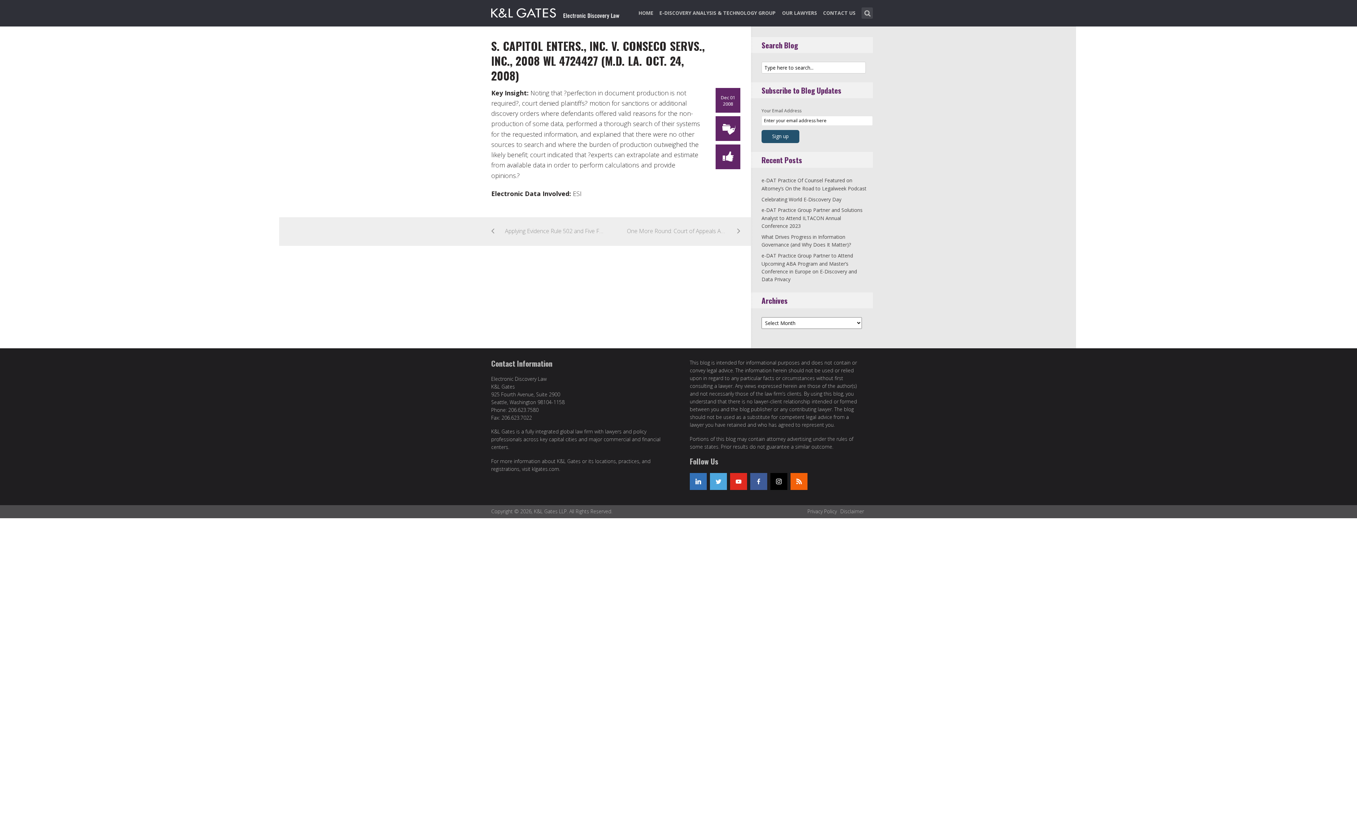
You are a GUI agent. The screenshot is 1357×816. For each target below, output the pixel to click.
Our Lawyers (799, 13)
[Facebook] (758, 481)
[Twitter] (718, 481)
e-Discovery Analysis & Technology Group (717, 13)
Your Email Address (781, 111)
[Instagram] (778, 481)
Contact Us (839, 13)
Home (646, 13)
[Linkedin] (698, 481)
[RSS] (799, 481)
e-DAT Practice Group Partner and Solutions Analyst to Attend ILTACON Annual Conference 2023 (812, 218)
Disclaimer (852, 511)
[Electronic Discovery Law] (556, 11)
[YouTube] (738, 481)
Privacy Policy (822, 511)
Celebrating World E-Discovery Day (801, 199)
